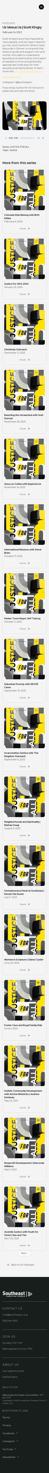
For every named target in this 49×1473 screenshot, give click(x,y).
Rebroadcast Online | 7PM (17, 1349)
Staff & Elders (9, 1377)
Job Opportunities (13, 1371)
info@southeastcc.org (15, 1314)
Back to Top (10, 1387)
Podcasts (8, 23)
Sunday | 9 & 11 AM (12, 1343)
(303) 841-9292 (10, 1320)
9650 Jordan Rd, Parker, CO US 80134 (20, 1395)
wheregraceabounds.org (28, 71)
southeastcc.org (11, 77)
